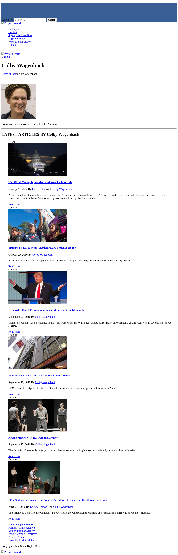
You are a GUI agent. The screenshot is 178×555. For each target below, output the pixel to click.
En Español (14, 29)
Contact (12, 32)
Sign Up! (6, 56)
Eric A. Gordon (38, 506)
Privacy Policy (16, 537)
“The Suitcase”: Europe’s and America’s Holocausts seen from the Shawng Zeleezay (57, 500)
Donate (12, 44)
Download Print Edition (21, 540)
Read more (14, 204)
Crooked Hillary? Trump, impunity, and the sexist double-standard (47, 310)
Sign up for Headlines (20, 35)
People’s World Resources (22, 533)
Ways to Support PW (19, 41)
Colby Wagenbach (62, 189)
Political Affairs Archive (21, 527)
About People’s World (20, 524)
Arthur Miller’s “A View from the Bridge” (33, 437)
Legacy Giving (16, 38)
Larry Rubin (39, 189)
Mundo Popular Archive (21, 530)
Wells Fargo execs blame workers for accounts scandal (40, 375)
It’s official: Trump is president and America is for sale (40, 182)
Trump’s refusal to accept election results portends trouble (42, 247)
